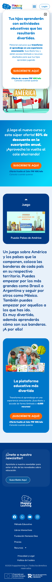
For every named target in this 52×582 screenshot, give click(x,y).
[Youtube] (30, 517)
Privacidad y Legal (26, 556)
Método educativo (23, 524)
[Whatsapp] (22, 517)
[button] (34, 6)
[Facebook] (14, 517)
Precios (17, 541)
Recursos (18, 547)
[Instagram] (37, 517)
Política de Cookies (26, 560)
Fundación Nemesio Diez (26, 536)
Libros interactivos (23, 530)
